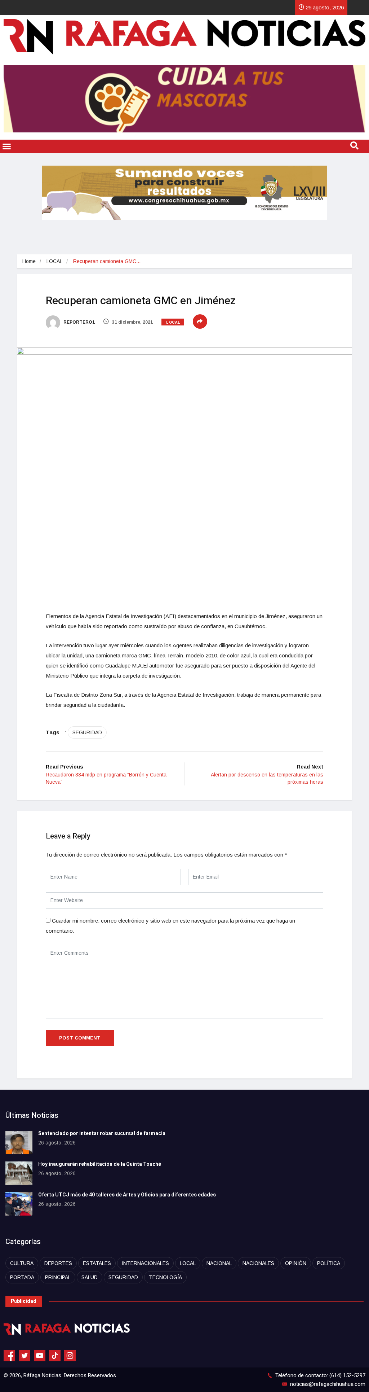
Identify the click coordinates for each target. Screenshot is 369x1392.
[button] (7, 146)
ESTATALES (97, 1263)
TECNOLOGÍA (165, 1277)
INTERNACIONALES (145, 1263)
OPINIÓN (295, 1263)
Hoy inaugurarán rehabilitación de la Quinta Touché (99, 1164)
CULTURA (22, 1263)
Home (29, 261)
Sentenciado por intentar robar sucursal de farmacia (101, 1133)
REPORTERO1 (78, 322)
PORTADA (22, 1277)
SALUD (89, 1277)
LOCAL (54, 261)
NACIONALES (258, 1263)
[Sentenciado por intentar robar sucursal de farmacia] (18, 1142)
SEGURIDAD (87, 732)
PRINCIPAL (58, 1277)
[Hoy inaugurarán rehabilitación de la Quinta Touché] (18, 1173)
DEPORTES (58, 1263)
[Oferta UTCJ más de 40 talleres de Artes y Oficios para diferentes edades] (18, 1204)
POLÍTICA (328, 1263)
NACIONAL (219, 1263)
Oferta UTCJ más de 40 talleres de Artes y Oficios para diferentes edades (127, 1195)
